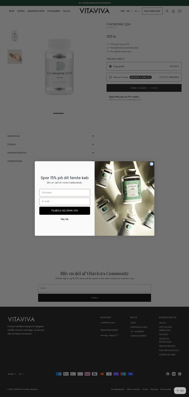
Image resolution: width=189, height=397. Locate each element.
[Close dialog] (151, 163)
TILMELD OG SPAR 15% (64, 210)
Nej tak (65, 219)
